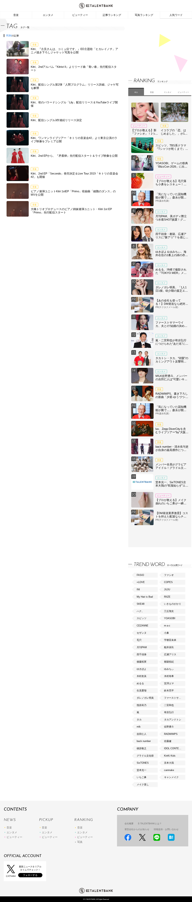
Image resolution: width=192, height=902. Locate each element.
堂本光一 (141, 770)
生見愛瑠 (141, 690)
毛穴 (139, 640)
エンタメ (48, 14)
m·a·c (167, 625)
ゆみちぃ (169, 669)
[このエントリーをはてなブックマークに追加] (171, 837)
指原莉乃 (141, 705)
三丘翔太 (169, 611)
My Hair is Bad (145, 596)
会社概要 (129, 823)
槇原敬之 (141, 748)
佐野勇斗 (169, 726)
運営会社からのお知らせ (136, 829)
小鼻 (166, 632)
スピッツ (141, 618)
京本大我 (169, 762)
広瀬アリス (170, 654)
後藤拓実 (141, 661)
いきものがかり (172, 603)
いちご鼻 (141, 777)
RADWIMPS (171, 734)
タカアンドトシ (172, 719)
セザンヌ (141, 632)
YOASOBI (169, 618)
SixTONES (143, 762)
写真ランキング (144, 14)
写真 (79, 841)
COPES (168, 582)
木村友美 (141, 676)
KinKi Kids (170, 755)
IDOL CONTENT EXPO (174, 748)
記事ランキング (112, 14)
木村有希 (169, 676)
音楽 (16, 14)
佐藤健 (167, 741)
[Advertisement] (156, 45)
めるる (140, 683)
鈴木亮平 (169, 690)
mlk (139, 726)
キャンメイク (171, 777)
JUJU (167, 589)
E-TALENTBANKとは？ (150, 823)
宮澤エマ (169, 683)
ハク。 (140, 611)
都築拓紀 (169, 661)
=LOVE (141, 582)
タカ (139, 719)
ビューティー (80, 14)
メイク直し (143, 784)
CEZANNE (142, 625)
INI (138, 589)
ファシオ (169, 575)
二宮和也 (169, 705)
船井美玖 (169, 647)
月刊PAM (142, 647)
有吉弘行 (169, 712)
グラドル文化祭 (145, 755)
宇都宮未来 (170, 640)
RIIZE (167, 596)
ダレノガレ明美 (145, 697)
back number (144, 741)
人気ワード (176, 14)
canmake (169, 770)
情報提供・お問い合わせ (166, 829)
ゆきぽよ (141, 669)
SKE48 (140, 603)
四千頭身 (141, 654)
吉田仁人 (141, 734)
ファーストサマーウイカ (174, 697)
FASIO (140, 575)
